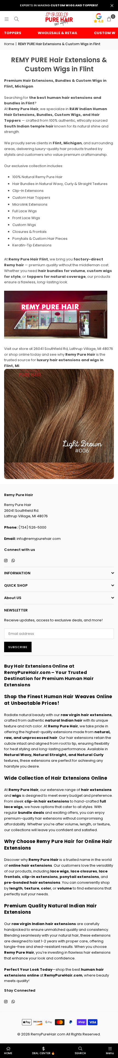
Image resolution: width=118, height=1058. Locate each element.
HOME (8, 1053)
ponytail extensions (79, 876)
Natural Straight (49, 754)
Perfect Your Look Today (28, 969)
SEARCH (80, 1053)
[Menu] (7, 19)
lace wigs (59, 871)
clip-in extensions (40, 876)
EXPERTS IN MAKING (59, 5)
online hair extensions (30, 865)
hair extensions (96, 789)
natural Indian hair (63, 720)
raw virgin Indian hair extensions (44, 923)
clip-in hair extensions (46, 801)
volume (64, 888)
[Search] (16, 19)
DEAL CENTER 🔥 (43, 1053)
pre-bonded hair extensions (32, 882)
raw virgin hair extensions (86, 714)
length (16, 888)
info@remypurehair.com (39, 538)
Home (9, 44)
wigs (16, 795)
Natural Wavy (17, 754)
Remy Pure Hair (63, 726)
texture (31, 888)
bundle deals (31, 812)
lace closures (84, 871)
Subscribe (17, 647)
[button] (109, 19)
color (46, 888)
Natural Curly (90, 754)
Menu (110, 1053)
